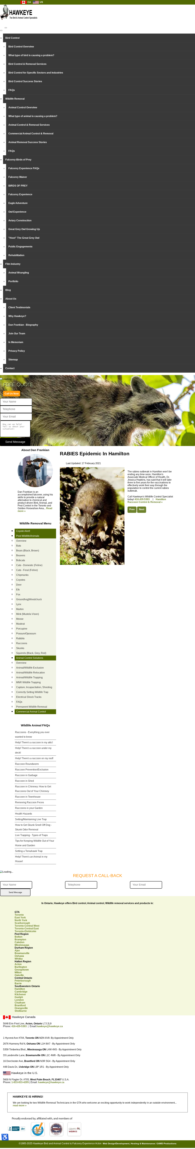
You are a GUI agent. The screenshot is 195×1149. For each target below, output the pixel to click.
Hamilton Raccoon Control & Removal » (147, 500)
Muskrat (20, 623)
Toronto (19, 914)
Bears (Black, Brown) (27, 550)
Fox (18, 594)
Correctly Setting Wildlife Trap (32, 692)
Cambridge (21, 991)
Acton (18, 964)
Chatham (20, 1002)
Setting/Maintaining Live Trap (31, 819)
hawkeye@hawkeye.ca (50, 1026)
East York (20, 917)
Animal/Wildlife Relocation (30, 672)
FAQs (19, 702)
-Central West (27, 925)
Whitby (19, 958)
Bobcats (20, 560)
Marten (20, 609)
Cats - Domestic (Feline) (29, 565)
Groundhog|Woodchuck (29, 599)
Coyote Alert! (23, 531)
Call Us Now (12, 393)
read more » (20, 1105)
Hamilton (20, 989)
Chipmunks (22, 575)
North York (21, 920)
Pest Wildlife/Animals (27, 536)
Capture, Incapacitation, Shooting (34, 687)
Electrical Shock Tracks (28, 697)
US (41, 2)
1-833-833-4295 (20, 1082)
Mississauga (22, 945)
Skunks (20, 648)
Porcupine (21, 628)
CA (29, 2)
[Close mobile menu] (1, 30)
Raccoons (21, 643)
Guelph (19, 997)
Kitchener (20, 994)
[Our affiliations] (44, 1136)
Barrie (18, 983)
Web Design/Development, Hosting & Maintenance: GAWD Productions (139, 1143)
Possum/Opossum (26, 633)
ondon (19, 1000)
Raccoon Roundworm (27, 764)
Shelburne (21, 1011)
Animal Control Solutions (29, 658)
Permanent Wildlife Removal (31, 706)
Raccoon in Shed (24, 781)
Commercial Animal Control (31, 711)
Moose (19, 619)
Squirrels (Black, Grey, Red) (31, 653)
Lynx (18, 604)
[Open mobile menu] (6, 27)
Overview (21, 540)
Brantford (20, 1005)
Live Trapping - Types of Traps (31, 835)
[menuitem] (99, 38)
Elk (18, 589)
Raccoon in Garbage (26, 775)
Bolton (18, 936)
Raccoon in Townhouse (28, 796)
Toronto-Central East (27, 928)
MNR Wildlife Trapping (28, 682)
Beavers (20, 555)
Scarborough (22, 923)
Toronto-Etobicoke (25, 931)
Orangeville (21, 1008)
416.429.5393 (142, 499)
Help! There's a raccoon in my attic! (34, 742)
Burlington (21, 967)
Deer (18, 584)
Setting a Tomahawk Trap (29, 851)
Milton (18, 972)
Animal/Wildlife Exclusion (30, 667)
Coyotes (20, 580)
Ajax (17, 950)
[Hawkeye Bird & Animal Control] (19, 21)
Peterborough (23, 980)
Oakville (19, 975)
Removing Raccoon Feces (29, 802)
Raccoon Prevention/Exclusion (31, 769)
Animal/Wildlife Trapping (29, 677)
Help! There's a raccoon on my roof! (34, 758)
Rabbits (20, 638)
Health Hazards (23, 813)
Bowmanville (22, 953)
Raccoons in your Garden (29, 808)
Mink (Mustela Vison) (27, 614)
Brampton (20, 939)
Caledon (19, 942)
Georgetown (22, 969)
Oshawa (19, 956)
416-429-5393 (19, 1026)
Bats (18, 545)
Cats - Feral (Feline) (27, 570)
